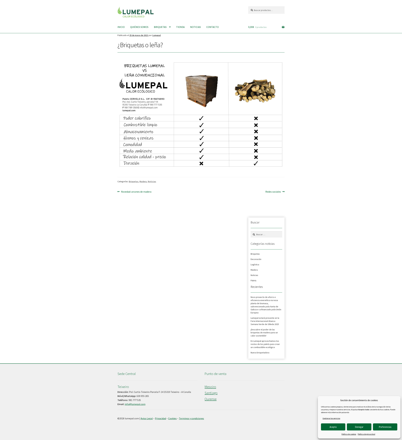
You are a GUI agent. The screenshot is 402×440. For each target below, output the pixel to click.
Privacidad (160, 418)
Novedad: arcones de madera (136, 191)
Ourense (211, 399)
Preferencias (385, 426)
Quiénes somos (139, 27)
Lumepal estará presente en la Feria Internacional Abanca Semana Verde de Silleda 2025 (265, 321)
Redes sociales (273, 191)
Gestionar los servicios (331, 418)
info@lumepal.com (135, 404)
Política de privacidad (366, 434)
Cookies (172, 418)
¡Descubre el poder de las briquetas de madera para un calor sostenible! (264, 332)
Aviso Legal (147, 418)
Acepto (333, 426)
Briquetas (160, 27)
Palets (253, 280)
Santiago (211, 393)
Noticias (195, 27)
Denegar (359, 426)
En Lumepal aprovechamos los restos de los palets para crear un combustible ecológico (265, 344)
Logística (255, 264)
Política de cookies (349, 434)
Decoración (256, 259)
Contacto (212, 27)
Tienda (180, 27)
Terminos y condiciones (191, 418)
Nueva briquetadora (260, 352)
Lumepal (156, 35)
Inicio (121, 27)
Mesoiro (210, 387)
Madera (143, 181)
